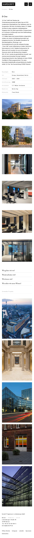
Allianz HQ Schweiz (9, 384)
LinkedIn (21, 531)
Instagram (14, 531)
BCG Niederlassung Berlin (10, 426)
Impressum (28, 531)
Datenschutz (5, 533)
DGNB (13, 82)
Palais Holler (7, 342)
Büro (13, 72)
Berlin (26, 75)
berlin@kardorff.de (7, 525)
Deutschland (20, 75)
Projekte (4, 9)
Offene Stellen (6, 531)
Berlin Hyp (15, 89)
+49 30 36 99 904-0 (10, 523)
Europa (14, 75)
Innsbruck (11, 517)
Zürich (18, 517)
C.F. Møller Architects (18, 85)
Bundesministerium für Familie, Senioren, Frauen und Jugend (15, 469)
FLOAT (5, 300)
